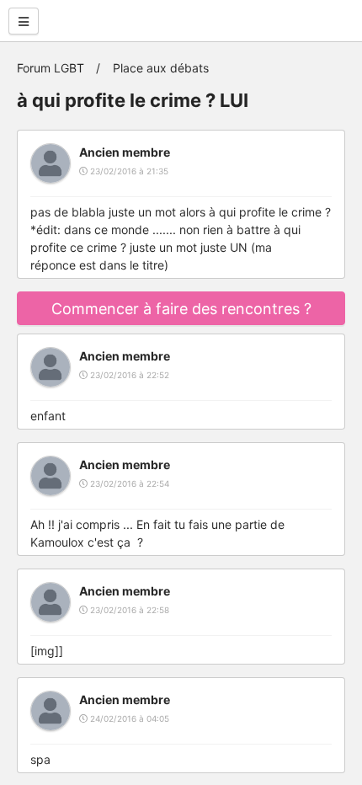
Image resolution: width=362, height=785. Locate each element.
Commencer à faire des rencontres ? (181, 309)
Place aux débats (161, 68)
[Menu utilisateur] (23, 21)
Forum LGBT (50, 68)
